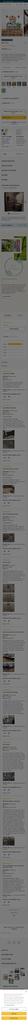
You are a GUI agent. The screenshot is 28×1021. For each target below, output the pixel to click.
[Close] (26, 991)
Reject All (14, 1013)
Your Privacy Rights (14, 1009)
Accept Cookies (14, 1018)
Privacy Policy (10, 1005)
